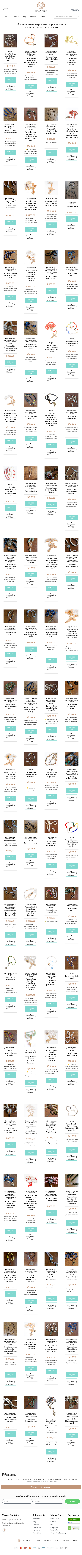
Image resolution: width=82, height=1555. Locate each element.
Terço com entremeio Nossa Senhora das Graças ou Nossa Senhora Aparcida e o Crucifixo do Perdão (51, 419)
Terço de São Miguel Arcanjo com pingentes (51, 131)
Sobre (42, 16)
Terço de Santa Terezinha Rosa (51, 1199)
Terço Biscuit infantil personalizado (51, 983)
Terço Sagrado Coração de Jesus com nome (31, 774)
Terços (14, 16)
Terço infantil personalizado (51, 1278)
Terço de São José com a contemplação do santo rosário (51, 1348)
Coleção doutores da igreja (31, 51)
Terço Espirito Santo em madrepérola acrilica (72, 61)
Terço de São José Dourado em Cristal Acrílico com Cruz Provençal (31, 911)
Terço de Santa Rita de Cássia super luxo (72, 1349)
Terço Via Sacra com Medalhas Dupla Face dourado (10, 57)
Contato (33, 16)
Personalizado (30, 54)
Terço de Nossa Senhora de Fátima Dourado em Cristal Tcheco (30, 1345)
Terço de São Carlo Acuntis (71, 977)
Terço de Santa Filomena (31, 561)
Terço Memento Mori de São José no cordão (10, 566)
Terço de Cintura (72, 207)
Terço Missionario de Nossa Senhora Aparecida (71, 343)
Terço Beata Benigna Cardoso (31, 1420)
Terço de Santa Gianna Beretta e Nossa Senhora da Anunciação (10, 1278)
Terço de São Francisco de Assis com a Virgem (10, 348)
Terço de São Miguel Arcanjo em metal (71, 1421)
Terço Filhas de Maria (10, 634)
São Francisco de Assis (51, 272)
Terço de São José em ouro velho (72, 1278)
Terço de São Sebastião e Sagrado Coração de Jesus (31, 1278)
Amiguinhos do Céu (71, 484)
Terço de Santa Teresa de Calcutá (10, 132)
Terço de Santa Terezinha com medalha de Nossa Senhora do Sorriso (30, 62)
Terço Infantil (10, 201)
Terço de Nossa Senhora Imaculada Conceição (30, 1060)
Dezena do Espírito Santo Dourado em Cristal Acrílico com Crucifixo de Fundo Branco (10, 417)
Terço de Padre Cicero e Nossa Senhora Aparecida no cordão (71, 1127)
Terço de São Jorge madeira (10, 1054)
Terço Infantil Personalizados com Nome (71, 492)
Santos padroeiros (51, 52)
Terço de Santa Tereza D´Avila (10, 914)
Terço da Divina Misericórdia (51, 911)
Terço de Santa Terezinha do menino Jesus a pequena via (72, 1200)
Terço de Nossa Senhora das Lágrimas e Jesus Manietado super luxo (31, 136)
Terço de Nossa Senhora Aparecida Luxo (30, 346)
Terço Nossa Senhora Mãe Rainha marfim (51, 843)
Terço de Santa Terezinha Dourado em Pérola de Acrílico (31, 1130)
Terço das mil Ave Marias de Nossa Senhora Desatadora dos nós (10, 491)
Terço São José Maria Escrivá (10, 979)
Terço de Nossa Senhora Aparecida (10, 844)
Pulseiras (31, 488)
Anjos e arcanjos (51, 125)
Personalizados (51, 51)
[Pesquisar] (76, 17)
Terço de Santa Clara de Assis (51, 277)
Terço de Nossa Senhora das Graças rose (10, 208)
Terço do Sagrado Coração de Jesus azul (10, 275)
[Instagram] (4, 1530)
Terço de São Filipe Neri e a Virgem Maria (51, 635)
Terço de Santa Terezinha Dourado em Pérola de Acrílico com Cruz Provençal (51, 1055)
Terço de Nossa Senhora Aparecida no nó (30, 635)
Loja (6, 16)
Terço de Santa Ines (72, 909)
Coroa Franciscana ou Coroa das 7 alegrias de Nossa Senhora (10, 1350)
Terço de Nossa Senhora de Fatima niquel (51, 59)
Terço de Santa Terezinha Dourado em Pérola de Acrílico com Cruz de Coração (31, 984)
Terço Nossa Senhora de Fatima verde (10, 706)
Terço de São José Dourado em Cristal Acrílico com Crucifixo (10, 775)
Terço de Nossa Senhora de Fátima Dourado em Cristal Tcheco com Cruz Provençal (30, 205)
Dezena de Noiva (51, 198)
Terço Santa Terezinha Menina (71, 565)
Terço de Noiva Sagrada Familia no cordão (51, 708)
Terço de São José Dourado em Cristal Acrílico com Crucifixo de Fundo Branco (72, 634)
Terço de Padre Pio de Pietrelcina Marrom (51, 490)
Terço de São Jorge (30, 843)
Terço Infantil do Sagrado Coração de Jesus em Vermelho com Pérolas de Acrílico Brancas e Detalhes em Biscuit (30, 1202)
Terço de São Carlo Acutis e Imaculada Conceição (30, 709)
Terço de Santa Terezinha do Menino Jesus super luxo (10, 1204)
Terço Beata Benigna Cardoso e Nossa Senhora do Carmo (51, 349)
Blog (24, 16)
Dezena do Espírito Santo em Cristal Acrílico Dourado (51, 203)
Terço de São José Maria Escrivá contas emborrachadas (51, 1429)
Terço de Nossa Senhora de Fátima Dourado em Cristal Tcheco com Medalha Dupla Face (51, 563)
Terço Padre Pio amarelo (31, 417)
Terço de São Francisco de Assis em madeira (10, 1130)
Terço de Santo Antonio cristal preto (72, 706)
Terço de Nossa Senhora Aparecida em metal (10, 1419)
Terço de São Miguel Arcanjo (51, 1131)
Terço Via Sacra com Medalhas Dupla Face (51, 774)
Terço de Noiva (31, 198)
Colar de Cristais (31, 491)
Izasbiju (33, 52)
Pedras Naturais (30, 125)
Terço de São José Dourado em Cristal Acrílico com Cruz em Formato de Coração (31, 275)
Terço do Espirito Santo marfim (72, 417)
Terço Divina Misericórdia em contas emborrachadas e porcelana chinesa (71, 133)
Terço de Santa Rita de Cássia (72, 1054)
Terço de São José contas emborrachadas (72, 776)
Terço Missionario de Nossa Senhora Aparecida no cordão (71, 843)
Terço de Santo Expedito (72, 274)
